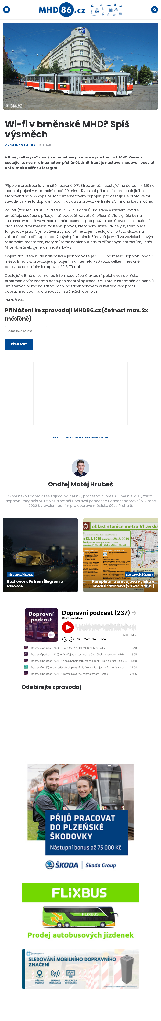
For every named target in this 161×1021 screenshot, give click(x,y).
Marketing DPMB (86, 437)
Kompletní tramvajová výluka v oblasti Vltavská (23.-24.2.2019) (123, 583)
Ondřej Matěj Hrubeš (20, 145)
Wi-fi (104, 437)
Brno (56, 437)
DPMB (67, 437)
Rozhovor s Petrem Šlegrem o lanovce (35, 583)
